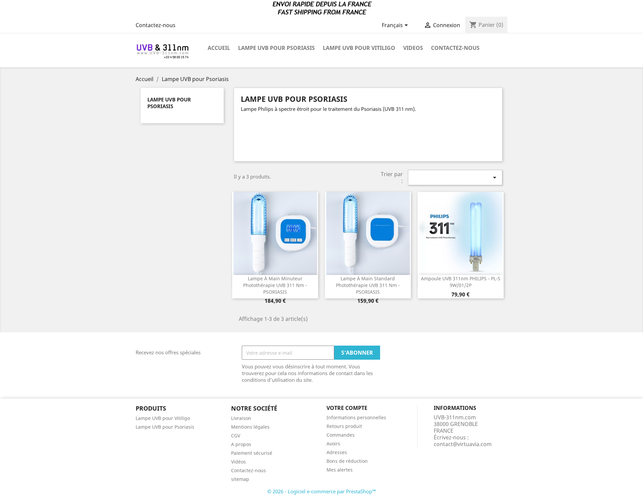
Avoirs (333, 443)
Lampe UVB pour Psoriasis (276, 48)
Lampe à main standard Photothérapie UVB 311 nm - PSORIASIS (368, 285)
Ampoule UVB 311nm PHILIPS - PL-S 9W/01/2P (460, 281)
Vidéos (238, 461)
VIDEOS (413, 48)
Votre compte (347, 408)
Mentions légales (250, 427)
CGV (235, 435)
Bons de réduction (347, 461)
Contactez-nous (155, 25)
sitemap (240, 479)
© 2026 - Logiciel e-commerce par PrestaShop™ (321, 491)
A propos (241, 444)
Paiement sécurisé (251, 453)
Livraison (241, 418)
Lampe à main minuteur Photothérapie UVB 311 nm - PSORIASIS (275, 285)
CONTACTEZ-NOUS (455, 48)
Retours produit (344, 426)
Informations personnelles (356, 417)
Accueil (219, 48)
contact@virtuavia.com (463, 444)
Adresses (337, 452)
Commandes (341, 435)
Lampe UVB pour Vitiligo (359, 48)
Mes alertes (340, 470)
